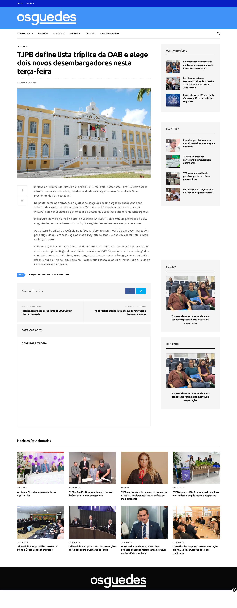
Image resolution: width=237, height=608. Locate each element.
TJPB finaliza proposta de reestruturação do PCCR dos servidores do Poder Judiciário (195, 550)
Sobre (19, 3)
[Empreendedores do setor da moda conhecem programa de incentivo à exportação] (173, 66)
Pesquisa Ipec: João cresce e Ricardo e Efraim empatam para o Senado (199, 143)
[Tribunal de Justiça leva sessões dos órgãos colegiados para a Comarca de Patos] (92, 522)
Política (43, 33)
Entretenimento (109, 33)
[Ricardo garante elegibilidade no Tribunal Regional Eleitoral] (173, 194)
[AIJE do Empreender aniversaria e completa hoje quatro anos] (173, 161)
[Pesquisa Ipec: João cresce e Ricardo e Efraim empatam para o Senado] (173, 145)
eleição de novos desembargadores (46, 275)
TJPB (67, 275)
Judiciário (59, 33)
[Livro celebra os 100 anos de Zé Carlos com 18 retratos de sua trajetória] (173, 100)
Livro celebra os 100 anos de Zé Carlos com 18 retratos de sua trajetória (198, 98)
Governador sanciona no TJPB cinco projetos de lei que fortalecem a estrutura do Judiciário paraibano (143, 550)
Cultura (90, 33)
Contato (30, 3)
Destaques (22, 46)
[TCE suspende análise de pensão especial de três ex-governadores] (173, 178)
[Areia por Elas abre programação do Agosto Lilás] (40, 468)
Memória (75, 33)
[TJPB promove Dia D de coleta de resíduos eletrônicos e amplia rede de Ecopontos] (196, 468)
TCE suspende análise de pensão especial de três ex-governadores (196, 176)
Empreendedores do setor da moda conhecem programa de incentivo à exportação (198, 65)
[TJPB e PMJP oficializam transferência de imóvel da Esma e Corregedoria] (92, 468)
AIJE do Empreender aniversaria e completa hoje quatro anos (197, 160)
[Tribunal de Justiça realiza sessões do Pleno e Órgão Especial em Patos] (40, 522)
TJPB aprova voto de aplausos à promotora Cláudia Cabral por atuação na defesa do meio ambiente (144, 495)
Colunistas (23, 33)
